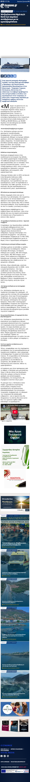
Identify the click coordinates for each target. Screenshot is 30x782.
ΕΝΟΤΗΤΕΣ (3, 11)
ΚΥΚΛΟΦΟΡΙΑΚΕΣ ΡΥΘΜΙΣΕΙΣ (11, 604)
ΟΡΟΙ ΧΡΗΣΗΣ (5, 762)
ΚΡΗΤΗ (3, 24)
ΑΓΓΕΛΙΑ (8, 668)
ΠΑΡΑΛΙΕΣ (14, 639)
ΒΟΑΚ (18, 604)
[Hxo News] (8, 6)
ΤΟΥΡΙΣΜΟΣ (9, 11)
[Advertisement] (15, 42)
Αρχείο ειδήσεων (16, 749)
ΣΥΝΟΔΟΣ (17, 668)
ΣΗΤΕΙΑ (4, 639)
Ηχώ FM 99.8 (5, 749)
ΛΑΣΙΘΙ (4, 604)
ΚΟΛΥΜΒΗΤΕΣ (12, 668)
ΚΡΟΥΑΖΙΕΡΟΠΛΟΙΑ (15, 24)
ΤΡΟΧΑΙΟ (8, 575)
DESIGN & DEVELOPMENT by (13, 767)
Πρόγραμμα (5, 750)
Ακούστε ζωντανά (22, 1)
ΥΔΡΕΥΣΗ (10, 639)
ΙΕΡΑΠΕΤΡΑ (3, 515)
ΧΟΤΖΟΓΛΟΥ (23, 24)
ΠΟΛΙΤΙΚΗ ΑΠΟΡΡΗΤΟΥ (18, 762)
